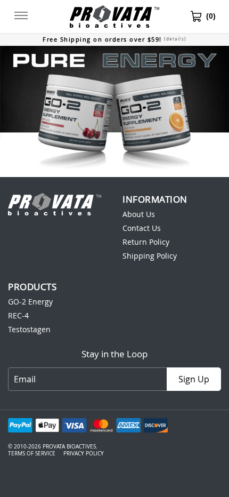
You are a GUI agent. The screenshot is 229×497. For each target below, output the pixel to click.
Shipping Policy (149, 256)
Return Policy (145, 242)
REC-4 (18, 315)
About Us (138, 214)
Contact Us (141, 228)
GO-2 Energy (30, 301)
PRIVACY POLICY (83, 453)
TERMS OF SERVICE (31, 453)
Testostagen (29, 329)
